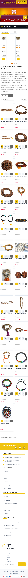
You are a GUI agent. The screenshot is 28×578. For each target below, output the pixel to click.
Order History (7, 485)
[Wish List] (12, 2)
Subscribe (22, 564)
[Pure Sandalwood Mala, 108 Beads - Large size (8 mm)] (21, 192)
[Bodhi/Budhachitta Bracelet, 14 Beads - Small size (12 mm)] (6, 247)
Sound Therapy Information (10, 532)
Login (21, 5)
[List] (12, 95)
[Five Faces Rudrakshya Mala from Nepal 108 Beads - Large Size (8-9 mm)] (6, 110)
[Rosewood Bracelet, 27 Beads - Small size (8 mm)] (6, 220)
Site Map (6, 478)
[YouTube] (20, 447)
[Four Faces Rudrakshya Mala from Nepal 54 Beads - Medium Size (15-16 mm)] (21, 137)
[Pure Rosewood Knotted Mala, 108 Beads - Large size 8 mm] (21, 220)
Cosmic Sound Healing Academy (11, 522)
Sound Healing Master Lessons (11, 528)
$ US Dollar (7, 2)
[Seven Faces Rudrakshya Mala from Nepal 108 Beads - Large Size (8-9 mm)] (6, 137)
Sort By (2, 99)
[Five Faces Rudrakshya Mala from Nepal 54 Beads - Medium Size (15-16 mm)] (6, 165)
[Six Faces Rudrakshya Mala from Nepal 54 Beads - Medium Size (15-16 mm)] (21, 165)
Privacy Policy (7, 500)
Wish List (6, 481)
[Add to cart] (3, 59)
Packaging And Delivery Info (10, 503)
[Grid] (9, 95)
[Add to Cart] (2, 119)
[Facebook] (16, 447)
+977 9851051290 (9, 461)
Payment (6, 513)
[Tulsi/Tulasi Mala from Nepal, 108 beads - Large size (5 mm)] (21, 247)
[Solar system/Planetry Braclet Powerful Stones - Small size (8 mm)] (6, 412)
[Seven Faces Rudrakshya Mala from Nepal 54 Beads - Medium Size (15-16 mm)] (6, 192)
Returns (5, 475)
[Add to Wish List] (5, 119)
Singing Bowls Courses (9, 525)
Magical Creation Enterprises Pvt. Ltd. (14, 457)
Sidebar (4, 95)
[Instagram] (24, 447)
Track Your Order (7, 488)
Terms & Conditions (8, 506)
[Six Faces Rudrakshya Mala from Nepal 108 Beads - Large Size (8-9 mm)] (21, 110)
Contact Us (6, 471)
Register (16, 5)
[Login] (14, 2)
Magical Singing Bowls (10, 445)
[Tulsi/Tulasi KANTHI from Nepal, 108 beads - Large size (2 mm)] (6, 275)
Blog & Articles (7, 535)
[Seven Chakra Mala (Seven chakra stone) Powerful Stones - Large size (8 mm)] (6, 385)
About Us (6, 496)
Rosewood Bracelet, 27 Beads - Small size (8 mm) (11, 231)
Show (22, 99)
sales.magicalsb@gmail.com (12, 464)
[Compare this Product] (8, 119)
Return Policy (7, 510)
